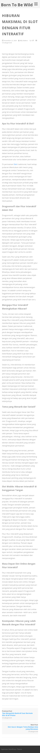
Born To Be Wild (17, 5)
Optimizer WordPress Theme (11, 749)
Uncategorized (7, 43)
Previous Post (17, 713)
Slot (15, 164)
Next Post (23, 727)
